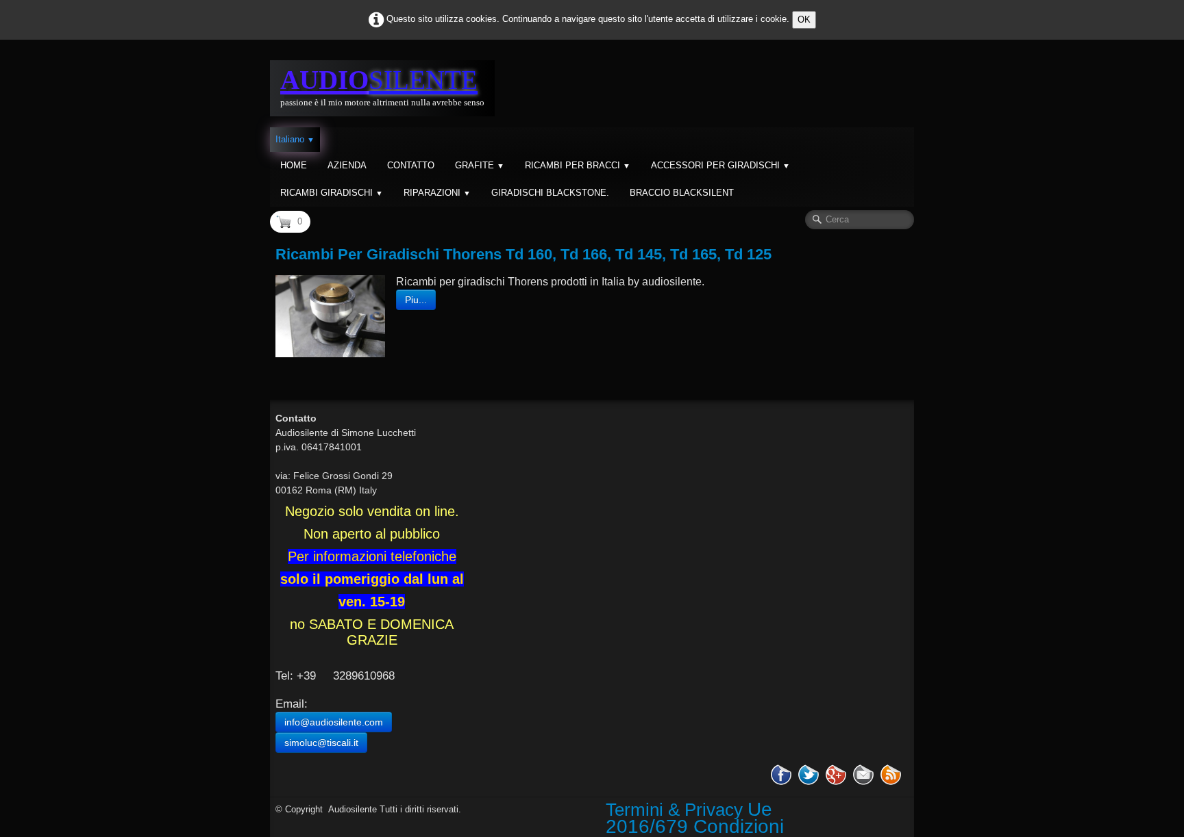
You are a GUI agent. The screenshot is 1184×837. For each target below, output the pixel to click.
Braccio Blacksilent (682, 193)
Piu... (416, 299)
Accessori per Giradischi (720, 165)
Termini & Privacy (674, 809)
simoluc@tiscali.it (321, 742)
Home (293, 165)
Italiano (294, 139)
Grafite (479, 165)
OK (804, 19)
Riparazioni (437, 193)
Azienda (347, 165)
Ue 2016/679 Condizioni (695, 818)
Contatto (410, 165)
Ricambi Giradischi (331, 193)
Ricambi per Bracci (577, 165)
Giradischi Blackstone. (550, 193)
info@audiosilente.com (333, 722)
